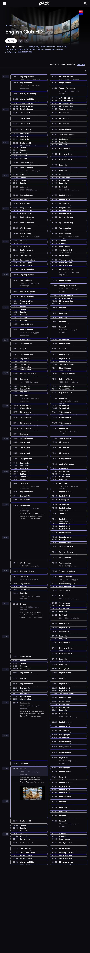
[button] (86, 71)
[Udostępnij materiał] (26, 41)
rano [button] (63, 64)
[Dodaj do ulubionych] (20, 41)
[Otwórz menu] (4, 3)
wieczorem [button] (71, 64)
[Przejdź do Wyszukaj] (85, 3)
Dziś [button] (51, 64)
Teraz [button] (57, 64)
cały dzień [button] (81, 64)
